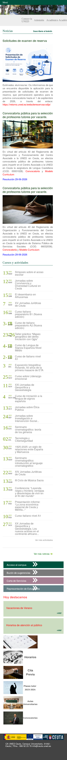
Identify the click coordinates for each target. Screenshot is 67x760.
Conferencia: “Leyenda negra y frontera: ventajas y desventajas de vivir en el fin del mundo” (29, 492)
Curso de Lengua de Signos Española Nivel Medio (28, 347)
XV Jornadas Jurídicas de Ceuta (28, 304)
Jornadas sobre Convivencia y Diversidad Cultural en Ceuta (28, 284)
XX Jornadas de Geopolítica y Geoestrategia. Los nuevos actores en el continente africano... (27, 529)
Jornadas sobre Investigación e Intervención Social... (27, 418)
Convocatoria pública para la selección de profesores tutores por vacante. (28, 115)
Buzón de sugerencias (18, 572)
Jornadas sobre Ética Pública (27, 408)
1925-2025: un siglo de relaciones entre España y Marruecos (29, 449)
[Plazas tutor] (20, 694)
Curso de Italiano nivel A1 (28, 357)
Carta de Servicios (16, 580)
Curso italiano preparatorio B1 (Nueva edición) (28, 314)
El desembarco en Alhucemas (25, 295)
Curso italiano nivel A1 (28, 515)
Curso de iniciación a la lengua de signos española (28, 398)
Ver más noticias (42, 554)
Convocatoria (33, 171)
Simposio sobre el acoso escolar (29, 273)
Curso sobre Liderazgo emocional (28, 377)
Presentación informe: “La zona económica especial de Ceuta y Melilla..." (27, 505)
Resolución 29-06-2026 (15, 179)
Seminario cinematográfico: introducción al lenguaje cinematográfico (29, 462)
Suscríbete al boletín (42, 31)
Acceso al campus (17, 564)
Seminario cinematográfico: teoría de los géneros (28, 429)
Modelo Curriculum (29, 249)
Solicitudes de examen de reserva (25, 40)
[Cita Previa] (20, 649)
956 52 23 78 (25, 746)
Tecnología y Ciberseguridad (24, 439)
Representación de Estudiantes (23, 588)
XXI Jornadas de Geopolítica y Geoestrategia (24, 387)
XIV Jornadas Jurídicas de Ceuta (28, 473)
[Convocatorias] (20, 725)
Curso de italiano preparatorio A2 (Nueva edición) (28, 325)
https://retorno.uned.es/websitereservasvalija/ (27, 104)
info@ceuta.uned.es (41, 746)
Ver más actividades (44, 540)
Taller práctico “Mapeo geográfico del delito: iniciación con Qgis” (27, 336)
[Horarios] (20, 664)
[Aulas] (20, 710)
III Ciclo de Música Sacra (29, 480)
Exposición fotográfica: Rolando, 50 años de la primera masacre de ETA (29, 367)
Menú (5, 2)
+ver (59, 612)
